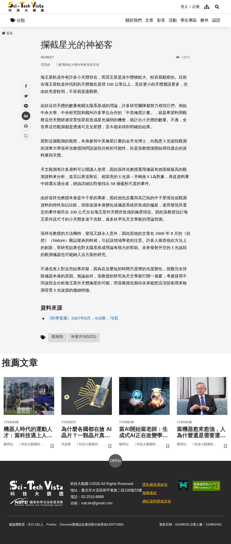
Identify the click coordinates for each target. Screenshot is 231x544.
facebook (26, 86)
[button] (217, 7)
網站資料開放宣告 (156, 501)
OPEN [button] (115, 461)
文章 (149, 20)
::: (177, 6)
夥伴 (204, 20)
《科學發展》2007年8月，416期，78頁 (82, 318)
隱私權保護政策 (155, 485)
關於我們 (133, 20)
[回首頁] (26, 7)
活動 (173, 20)
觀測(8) (57, 336)
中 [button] (26, 116)
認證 (216, 20)
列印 (25, 125)
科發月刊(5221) (83, 336)
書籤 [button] (25, 135)
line (25, 106)
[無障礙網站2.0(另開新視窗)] (206, 486)
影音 (161, 20)
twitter (26, 96)
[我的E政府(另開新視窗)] (183, 486)
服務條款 (149, 493)
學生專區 (188, 20)
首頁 (9, 33)
